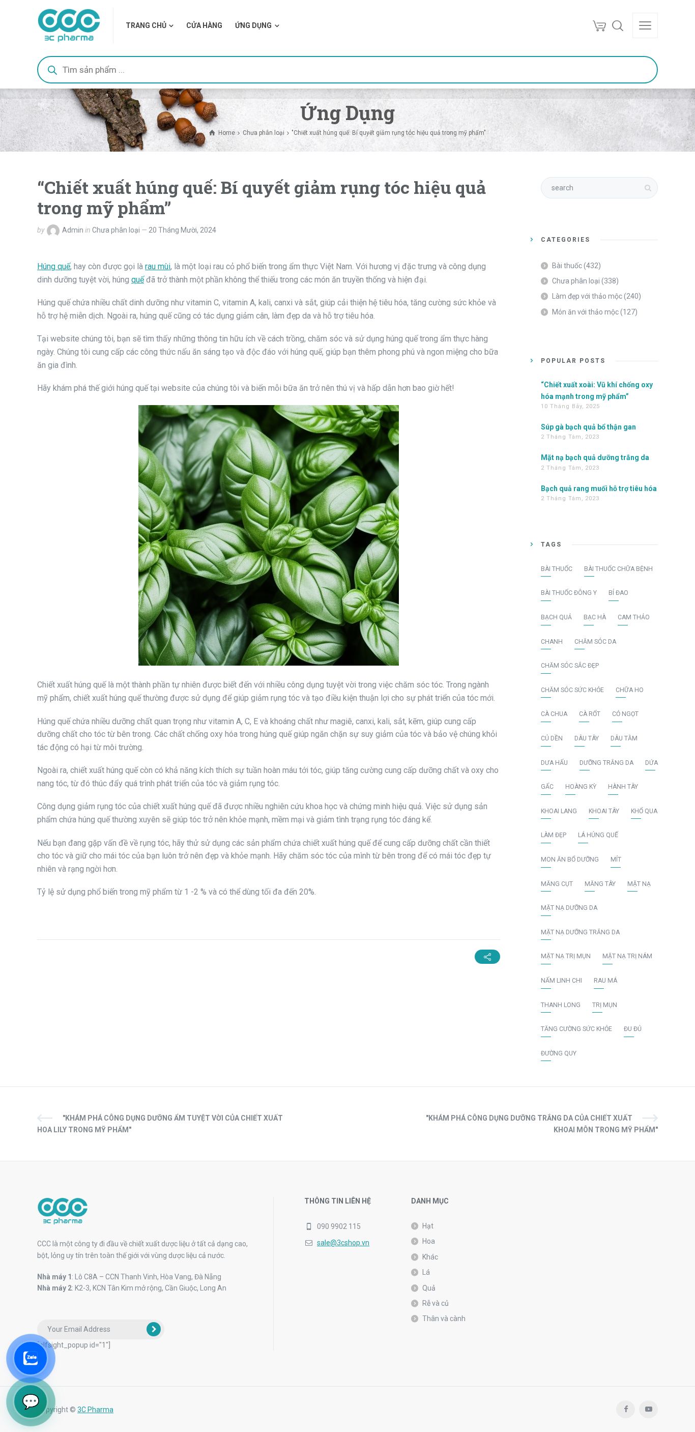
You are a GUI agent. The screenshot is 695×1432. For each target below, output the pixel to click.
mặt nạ (639, 883)
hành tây (623, 786)
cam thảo (634, 617)
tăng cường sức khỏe (576, 1029)
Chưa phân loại (116, 230)
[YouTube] (648, 1409)
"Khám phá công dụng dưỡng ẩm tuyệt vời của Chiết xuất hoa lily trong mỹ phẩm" (160, 1123)
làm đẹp (553, 835)
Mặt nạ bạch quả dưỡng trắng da (595, 457)
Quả (429, 1288)
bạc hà (595, 617)
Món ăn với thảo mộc (585, 312)
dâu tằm (624, 738)
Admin (72, 230)
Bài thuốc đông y (569, 592)
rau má (605, 980)
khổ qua (644, 811)
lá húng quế (598, 835)
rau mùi (157, 266)
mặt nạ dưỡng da (569, 907)
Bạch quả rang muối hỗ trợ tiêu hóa (599, 488)
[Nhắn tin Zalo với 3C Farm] (30, 1358)
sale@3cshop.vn (343, 1243)
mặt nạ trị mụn (566, 956)
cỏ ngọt (625, 714)
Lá (426, 1272)
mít (616, 859)
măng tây (600, 883)
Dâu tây (586, 738)
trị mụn (604, 1005)
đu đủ (633, 1029)
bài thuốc (556, 568)
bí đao (618, 592)
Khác (430, 1257)
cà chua (554, 714)
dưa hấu (554, 762)
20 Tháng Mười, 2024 (182, 230)
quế (137, 279)
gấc (547, 786)
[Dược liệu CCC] (69, 25)
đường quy (558, 1053)
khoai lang (559, 811)
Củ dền (552, 738)
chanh (552, 641)
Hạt (427, 1226)
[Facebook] (625, 1409)
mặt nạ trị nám (627, 956)
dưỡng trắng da (606, 762)
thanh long (561, 1005)
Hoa (428, 1241)
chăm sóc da (595, 641)
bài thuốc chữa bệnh (618, 568)
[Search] (617, 25)
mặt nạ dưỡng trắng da (580, 932)
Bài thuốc (567, 266)
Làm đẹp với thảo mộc (587, 296)
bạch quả (556, 617)
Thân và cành (444, 1318)
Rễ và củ (435, 1303)
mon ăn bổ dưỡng (570, 859)
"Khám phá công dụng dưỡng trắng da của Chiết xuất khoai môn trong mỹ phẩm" (542, 1123)
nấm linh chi (561, 980)
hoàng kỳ (580, 786)
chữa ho (630, 690)
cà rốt (589, 714)
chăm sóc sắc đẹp (570, 665)
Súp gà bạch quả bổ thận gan (588, 427)
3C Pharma (95, 1410)
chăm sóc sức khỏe (572, 690)
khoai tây (604, 811)
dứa (651, 762)
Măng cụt (557, 883)
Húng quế (53, 266)
